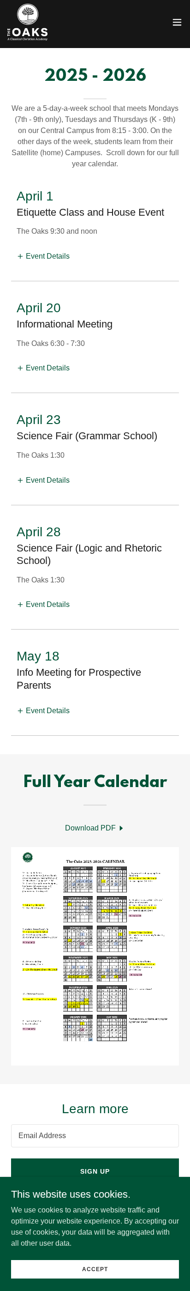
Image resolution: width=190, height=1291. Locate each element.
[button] (177, 22)
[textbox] (95, 1135)
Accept (94, 1269)
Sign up (95, 1171)
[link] (27, 22)
